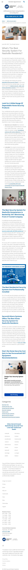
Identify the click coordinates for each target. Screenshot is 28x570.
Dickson (16, 444)
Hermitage (7, 453)
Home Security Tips (7, 406)
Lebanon (7, 441)
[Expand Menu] (14, 9)
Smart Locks (5, 412)
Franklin (6, 447)
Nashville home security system (10, 82)
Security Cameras (6, 410)
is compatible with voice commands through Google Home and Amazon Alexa (14, 185)
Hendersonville (18, 439)
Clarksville (7, 433)
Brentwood (7, 436)
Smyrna (16, 447)
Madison (16, 455)
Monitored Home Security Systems (11, 417)
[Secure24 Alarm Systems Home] (14, 7)
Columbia (17, 441)
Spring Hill (7, 450)
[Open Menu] (2, 2)
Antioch (16, 450)
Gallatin (6, 455)
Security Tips (5, 404)
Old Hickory (17, 433)
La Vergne (17, 453)
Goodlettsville (8, 439)
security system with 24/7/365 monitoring (12, 231)
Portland (16, 436)
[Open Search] (24, 1)
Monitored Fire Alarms (7, 415)
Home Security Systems (8, 408)
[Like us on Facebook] (3, 546)
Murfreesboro (8, 444)
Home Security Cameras (8, 413)
